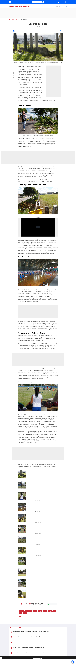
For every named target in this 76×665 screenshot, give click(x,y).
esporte (45, 611)
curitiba (35, 611)
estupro (50, 611)
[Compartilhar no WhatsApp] (58, 30)
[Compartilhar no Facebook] (60, 30)
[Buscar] (66, 6)
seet (20, 613)
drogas (40, 611)
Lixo (54, 611)
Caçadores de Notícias (20, 6)
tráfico (25, 613)
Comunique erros (24, 616)
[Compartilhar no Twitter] (62, 30)
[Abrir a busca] (65, 2)
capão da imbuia (28, 611)
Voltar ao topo (23, 620)
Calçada (21, 611)
